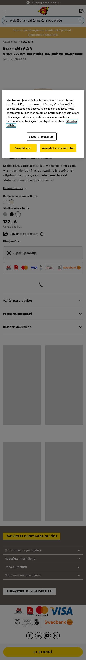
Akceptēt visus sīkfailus (58, 148)
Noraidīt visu (23, 148)
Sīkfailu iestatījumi (41, 136)
